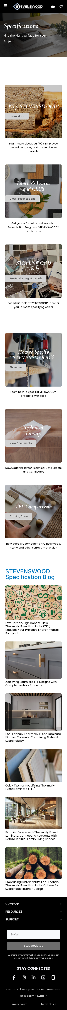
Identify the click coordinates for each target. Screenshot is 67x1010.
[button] (18, 516)
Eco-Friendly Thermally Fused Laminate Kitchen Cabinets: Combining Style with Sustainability (33, 737)
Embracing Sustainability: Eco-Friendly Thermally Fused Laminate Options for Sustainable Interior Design (32, 885)
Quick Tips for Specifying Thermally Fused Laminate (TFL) (30, 787)
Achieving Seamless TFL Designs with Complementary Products (31, 683)
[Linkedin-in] (33, 977)
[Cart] (53, 7)
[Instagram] (23, 977)
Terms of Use (48, 1004)
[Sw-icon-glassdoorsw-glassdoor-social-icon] (53, 977)
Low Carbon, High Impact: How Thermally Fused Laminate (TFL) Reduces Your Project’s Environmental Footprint (32, 628)
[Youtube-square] (43, 977)
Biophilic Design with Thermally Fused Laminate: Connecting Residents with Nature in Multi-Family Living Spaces (31, 835)
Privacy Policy (19, 1004)
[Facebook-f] (13, 977)
